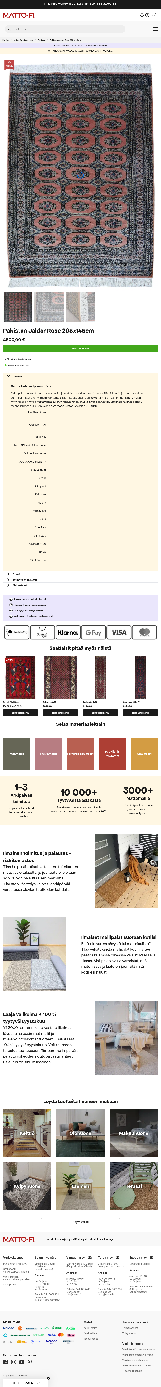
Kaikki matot (90, 1327)
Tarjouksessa (91, 1338)
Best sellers (90, 1333)
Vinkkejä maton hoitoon (135, 1360)
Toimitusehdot (130, 1327)
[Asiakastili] (147, 15)
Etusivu (5, 40)
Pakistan (42, 40)
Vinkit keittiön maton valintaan (138, 1349)
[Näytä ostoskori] (153, 15)
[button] (156, 175)
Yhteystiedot (129, 1333)
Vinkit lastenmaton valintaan (137, 1354)
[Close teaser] (48, 1378)
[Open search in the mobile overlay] (65, 29)
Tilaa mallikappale (132, 1370)
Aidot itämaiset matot (23, 40)
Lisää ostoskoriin (80, 348)
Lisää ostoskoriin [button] (20, 713)
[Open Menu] (155, 29)
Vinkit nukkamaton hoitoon (136, 1365)
